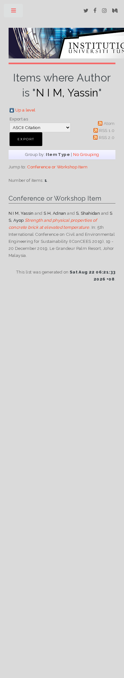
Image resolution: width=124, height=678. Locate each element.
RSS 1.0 (107, 130)
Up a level (25, 109)
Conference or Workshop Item (57, 166)
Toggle (14, 12)
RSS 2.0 (107, 137)
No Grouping (86, 154)
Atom (109, 123)
